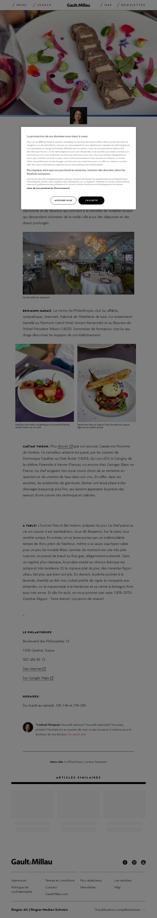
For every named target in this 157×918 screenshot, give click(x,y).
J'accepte (91, 200)
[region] (78, 168)
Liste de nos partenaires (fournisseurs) (48, 188)
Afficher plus (63, 200)
